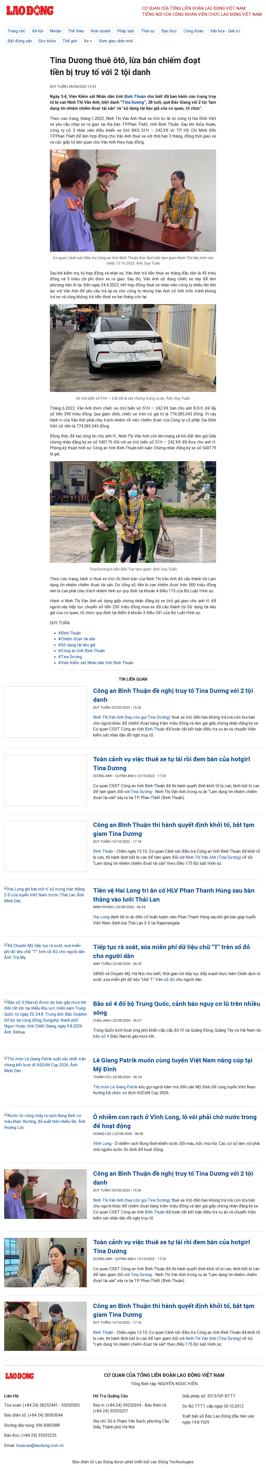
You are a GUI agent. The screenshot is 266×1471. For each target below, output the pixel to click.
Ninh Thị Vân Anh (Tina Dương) (213, 857)
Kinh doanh (101, 30)
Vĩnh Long (102, 1143)
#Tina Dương (70, 656)
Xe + (88, 40)
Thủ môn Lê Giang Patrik (115, 1086)
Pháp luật (125, 30)
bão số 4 (101, 1036)
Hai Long (101, 916)
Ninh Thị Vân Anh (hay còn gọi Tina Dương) (131, 717)
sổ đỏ (170, 979)
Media (55, 30)
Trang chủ (16, 30)
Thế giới (70, 40)
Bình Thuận (135, 96)
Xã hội (37, 30)
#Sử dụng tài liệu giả (76, 644)
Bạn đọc (169, 30)
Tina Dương (141, 791)
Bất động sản (19, 40)
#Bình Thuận (69, 633)
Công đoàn (193, 30)
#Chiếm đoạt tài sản (76, 638)
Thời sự (148, 30)
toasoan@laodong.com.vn (40, 1445)
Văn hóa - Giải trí (225, 30)
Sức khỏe (47, 40)
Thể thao (76, 30)
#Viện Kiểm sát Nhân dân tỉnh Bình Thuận (95, 662)
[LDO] (45, 712)
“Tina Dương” (133, 102)
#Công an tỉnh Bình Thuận (81, 650)
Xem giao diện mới (116, 40)
